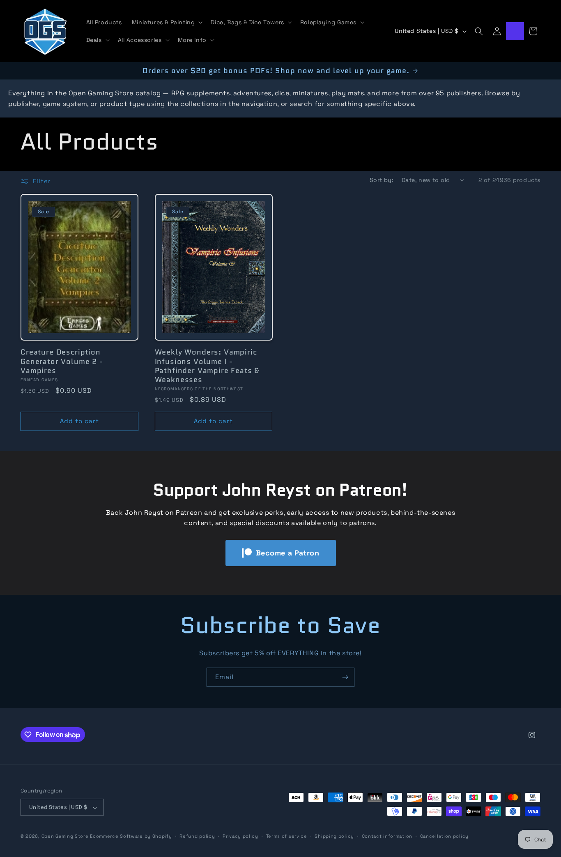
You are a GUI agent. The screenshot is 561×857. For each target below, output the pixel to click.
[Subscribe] (345, 677)
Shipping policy (334, 836)
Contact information (387, 836)
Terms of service (286, 836)
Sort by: (381, 180)
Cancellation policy (444, 836)
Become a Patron (288, 553)
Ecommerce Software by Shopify (131, 836)
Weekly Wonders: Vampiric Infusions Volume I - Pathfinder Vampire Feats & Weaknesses (207, 366)
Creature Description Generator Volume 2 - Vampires (62, 361)
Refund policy (197, 836)
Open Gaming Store (65, 836)
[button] (166, 22)
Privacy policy (240, 836)
